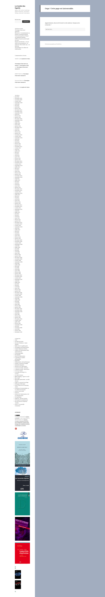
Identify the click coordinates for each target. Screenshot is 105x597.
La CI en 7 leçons (19, 370)
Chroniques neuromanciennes (22, 347)
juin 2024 (17, 97)
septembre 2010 (18, 227)
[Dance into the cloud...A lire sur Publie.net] (18, 574)
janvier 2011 (18, 221)
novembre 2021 (18, 98)
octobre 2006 (18, 295)
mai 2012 (17, 197)
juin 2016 (17, 140)
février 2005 (18, 316)
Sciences (17, 392)
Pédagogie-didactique (20, 384)
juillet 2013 (17, 180)
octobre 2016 (18, 136)
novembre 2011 (18, 206)
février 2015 (18, 158)
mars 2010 (17, 235)
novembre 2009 (18, 241)
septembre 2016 (18, 137)
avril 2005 (17, 313)
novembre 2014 (18, 162)
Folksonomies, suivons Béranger (22, 362)
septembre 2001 (18, 324)
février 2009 (18, 254)
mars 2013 (17, 186)
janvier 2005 (18, 317)
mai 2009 (17, 250)
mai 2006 (17, 301)
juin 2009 (17, 248)
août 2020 (17, 104)
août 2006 (17, 298)
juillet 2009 (17, 247)
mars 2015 (17, 156)
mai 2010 (17, 232)
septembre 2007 (18, 279)
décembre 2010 (18, 222)
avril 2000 (17, 329)
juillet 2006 (17, 300)
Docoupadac (18, 354)
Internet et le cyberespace (21, 366)
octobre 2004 (18, 320)
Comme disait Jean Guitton (21, 348)
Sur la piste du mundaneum (21, 400)
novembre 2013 (18, 175)
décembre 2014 (18, 161)
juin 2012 (17, 196)
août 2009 (17, 246)
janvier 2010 (18, 238)
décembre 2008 (18, 257)
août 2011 (17, 210)
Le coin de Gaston (19, 375)
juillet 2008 (17, 265)
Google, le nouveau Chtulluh (21, 363)
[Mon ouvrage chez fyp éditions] (15, 568)
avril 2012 (17, 199)
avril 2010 (17, 234)
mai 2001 (17, 326)
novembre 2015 (18, 146)
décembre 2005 (18, 308)
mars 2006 (17, 304)
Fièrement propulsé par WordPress (53, 44)
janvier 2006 (18, 307)
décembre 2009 (18, 240)
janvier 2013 (18, 187)
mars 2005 (17, 314)
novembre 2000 (18, 327)
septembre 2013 (18, 177)
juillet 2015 (17, 151)
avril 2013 (17, 184)
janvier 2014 (18, 174)
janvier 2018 (18, 126)
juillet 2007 (17, 282)
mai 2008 (17, 267)
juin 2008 (17, 266)
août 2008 (17, 263)
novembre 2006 (18, 294)
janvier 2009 (18, 256)
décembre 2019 (18, 110)
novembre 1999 (18, 332)
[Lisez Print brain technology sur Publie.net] (15, 591)
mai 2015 (17, 154)
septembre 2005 (18, 311)
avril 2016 (17, 142)
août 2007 (17, 281)
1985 (16, 340)
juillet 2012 (17, 194)
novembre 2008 (18, 259)
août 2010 (17, 228)
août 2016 (17, 139)
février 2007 (18, 289)
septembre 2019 (18, 113)
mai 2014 (17, 170)
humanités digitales (19, 365)
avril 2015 (17, 155)
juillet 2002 (17, 322)
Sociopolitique (18, 397)
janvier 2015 (18, 159)
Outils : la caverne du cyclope (21, 382)
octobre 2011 (18, 208)
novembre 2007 (18, 276)
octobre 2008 (18, 260)
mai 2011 (17, 215)
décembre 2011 (18, 205)
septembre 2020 (18, 102)
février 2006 (18, 305)
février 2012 (18, 202)
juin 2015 (17, 152)
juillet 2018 (17, 123)
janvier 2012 (18, 203)
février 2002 (18, 323)
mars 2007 (17, 288)
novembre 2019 (18, 111)
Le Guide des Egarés (20, 7)
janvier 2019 (18, 117)
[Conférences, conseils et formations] (22, 435)
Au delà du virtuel (19, 341)
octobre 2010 (18, 225)
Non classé (17, 378)
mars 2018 (17, 124)
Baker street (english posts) (21, 346)
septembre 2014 (18, 165)
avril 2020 (17, 107)
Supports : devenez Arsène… (21, 398)
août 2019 (17, 114)
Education (17, 360)
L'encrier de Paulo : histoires (21, 367)
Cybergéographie (19, 353)
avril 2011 (17, 216)
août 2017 (17, 129)
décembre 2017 (18, 127)
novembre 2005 (18, 310)
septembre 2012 (18, 193)
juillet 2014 (17, 167)
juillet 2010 (17, 229)
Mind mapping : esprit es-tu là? (22, 376)
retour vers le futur (19, 391)
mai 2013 (17, 183)
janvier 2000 (18, 330)
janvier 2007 (18, 291)
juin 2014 (17, 168)
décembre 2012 (18, 189)
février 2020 (18, 108)
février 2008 (18, 272)
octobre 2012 (18, 191)
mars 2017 (17, 130)
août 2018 (17, 121)
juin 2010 (17, 231)
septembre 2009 (18, 244)
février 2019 (18, 116)
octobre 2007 (18, 278)
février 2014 (18, 172)
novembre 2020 (18, 99)
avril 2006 (17, 303)
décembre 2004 (18, 319)
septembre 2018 (18, 120)
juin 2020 (17, 105)
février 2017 (18, 132)
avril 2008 (17, 269)
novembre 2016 (18, 135)
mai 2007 (17, 285)
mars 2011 (17, 218)
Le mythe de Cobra (25, 58)
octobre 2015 (18, 148)
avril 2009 (17, 251)
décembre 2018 (18, 118)
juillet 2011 (17, 212)
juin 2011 (17, 213)
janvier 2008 (18, 273)
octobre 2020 (18, 101)
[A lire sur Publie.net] (18, 584)
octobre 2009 (18, 243)
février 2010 (18, 237)
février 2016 (18, 143)
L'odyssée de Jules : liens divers (22, 369)
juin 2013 (17, 181)
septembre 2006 (18, 297)
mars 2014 (17, 171)
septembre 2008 (18, 262)
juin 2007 (17, 284)
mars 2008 (17, 270)
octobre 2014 (18, 164)
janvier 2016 (18, 145)
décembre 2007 (18, 275)
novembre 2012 (18, 190)
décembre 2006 (18, 292)
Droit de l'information (20, 356)
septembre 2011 (18, 209)
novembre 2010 (18, 224)
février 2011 (18, 219)
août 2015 (17, 149)
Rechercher (18, 19)
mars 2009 (17, 253)
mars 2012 (17, 200)
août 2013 (17, 178)
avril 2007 (17, 286)
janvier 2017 (18, 133)
